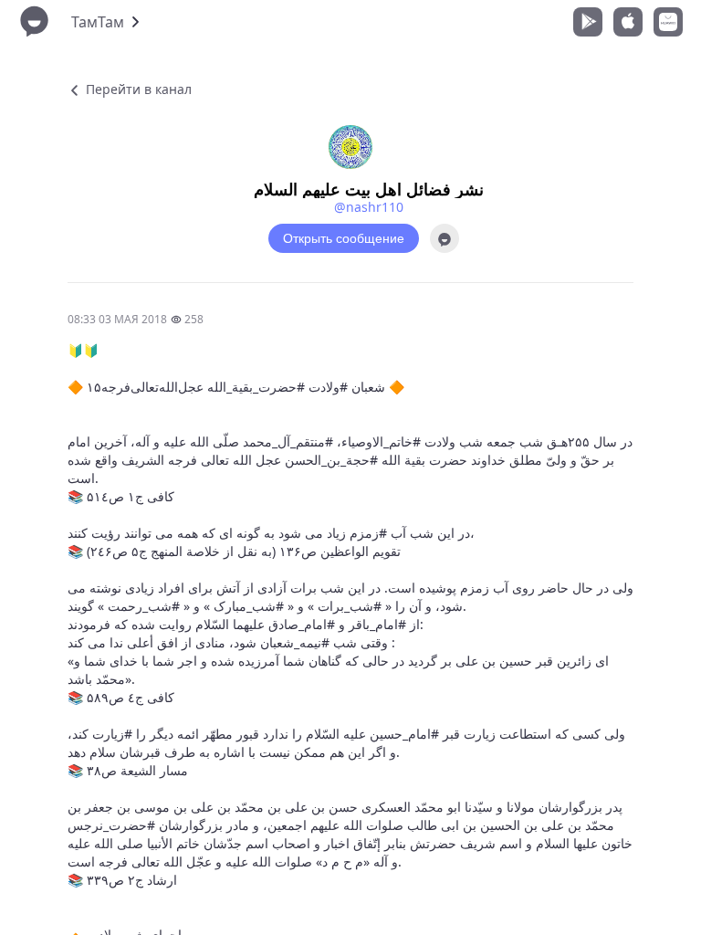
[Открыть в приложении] (444, 238)
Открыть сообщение (343, 238)
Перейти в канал (137, 89)
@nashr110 (368, 206)
